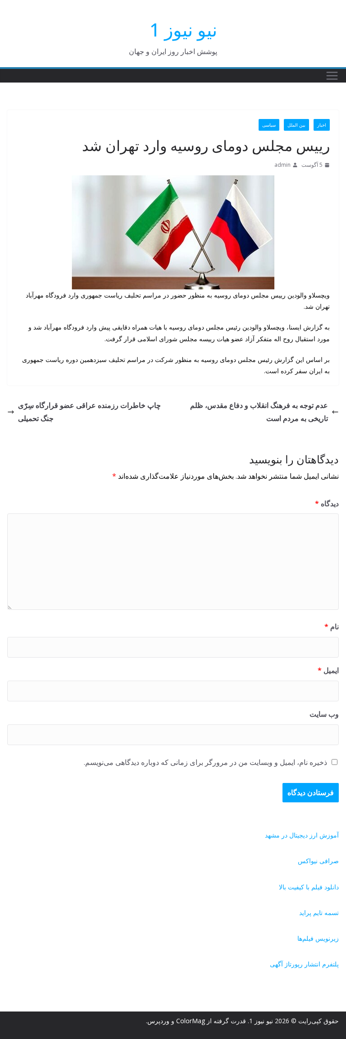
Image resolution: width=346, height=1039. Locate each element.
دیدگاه (327, 503)
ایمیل (328, 670)
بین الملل (296, 125)
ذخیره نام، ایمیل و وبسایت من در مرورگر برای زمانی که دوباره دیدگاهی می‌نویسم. (205, 762)
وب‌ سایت (324, 714)
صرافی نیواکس (318, 860)
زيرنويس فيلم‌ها (318, 938)
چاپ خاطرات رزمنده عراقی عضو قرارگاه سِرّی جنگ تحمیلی (89, 411)
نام (331, 627)
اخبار (321, 125)
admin (282, 165)
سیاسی (269, 125)
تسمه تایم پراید (319, 912)
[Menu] (332, 75)
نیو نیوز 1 (183, 29)
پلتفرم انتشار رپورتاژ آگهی (304, 964)
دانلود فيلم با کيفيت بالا (309, 887)
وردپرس (158, 1020)
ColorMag (190, 1020)
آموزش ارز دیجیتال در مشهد (302, 835)
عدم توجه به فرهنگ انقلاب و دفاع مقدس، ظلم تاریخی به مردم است (259, 411)
